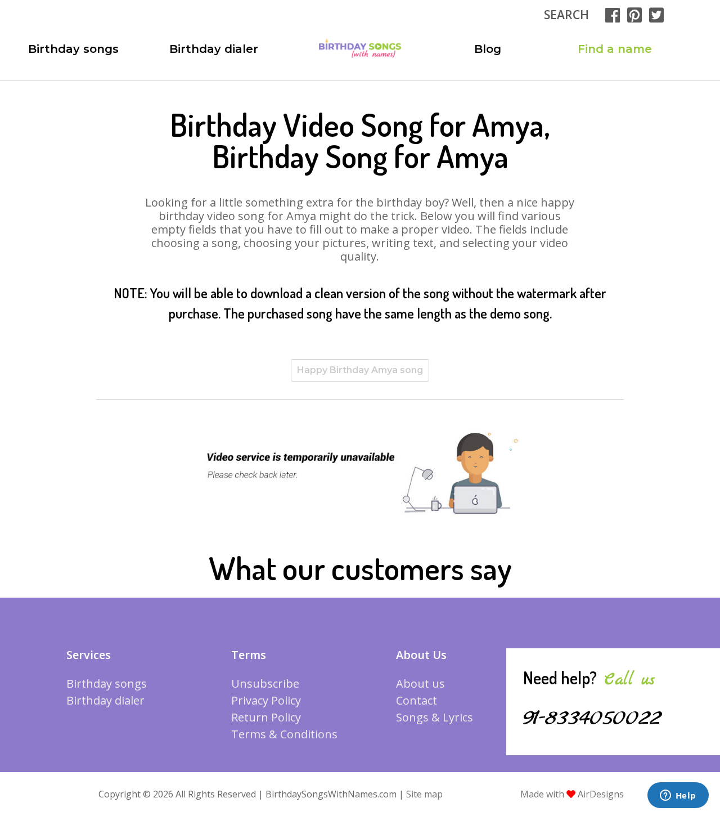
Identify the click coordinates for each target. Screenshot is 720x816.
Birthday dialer (213, 49)
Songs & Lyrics (434, 717)
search (566, 15)
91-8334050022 (592, 717)
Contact (416, 700)
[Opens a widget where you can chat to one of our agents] (678, 796)
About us (420, 683)
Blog (487, 49)
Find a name (615, 49)
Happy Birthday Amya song (360, 370)
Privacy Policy (266, 700)
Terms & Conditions (284, 734)
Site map (424, 794)
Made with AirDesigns (572, 794)
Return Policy (266, 717)
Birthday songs (73, 49)
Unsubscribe (265, 683)
